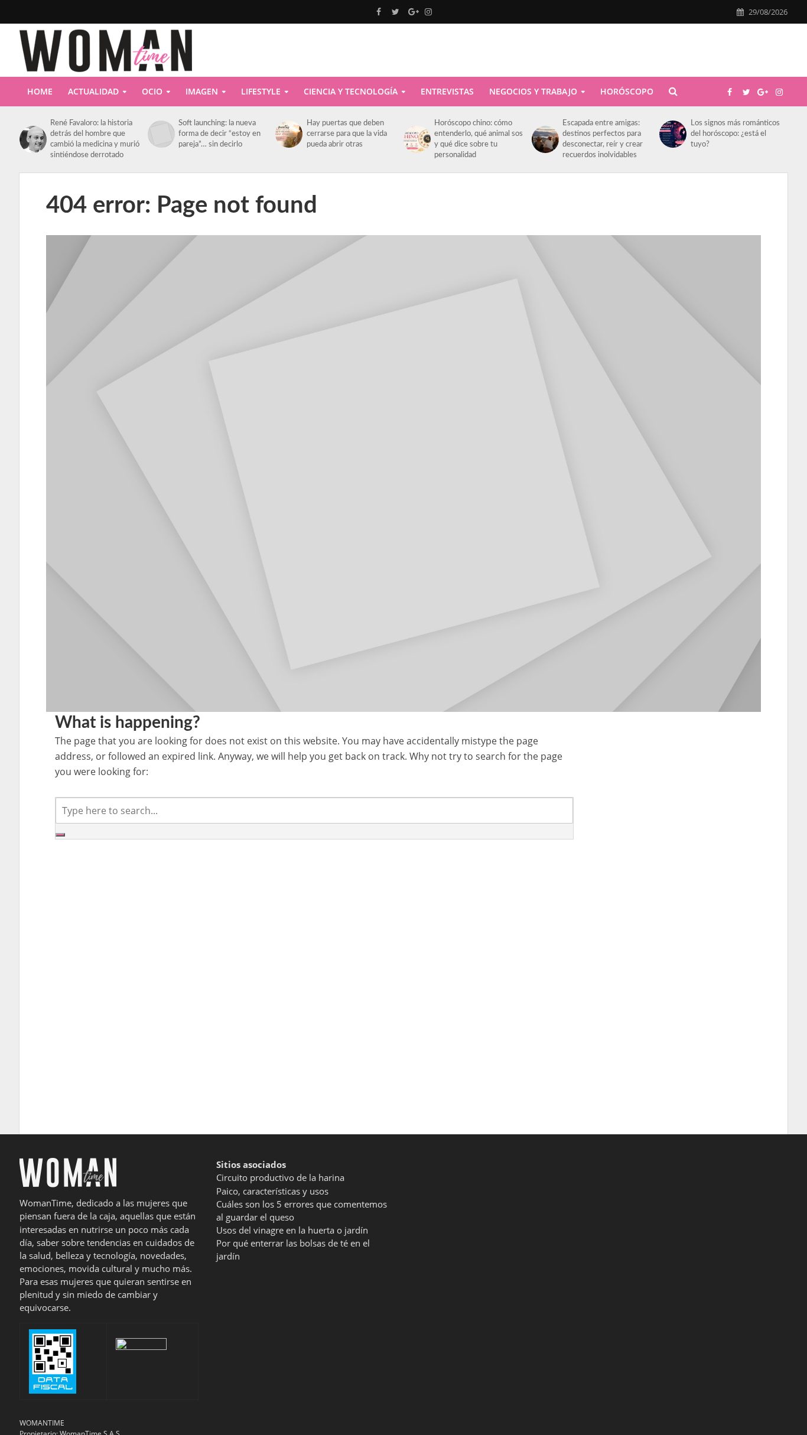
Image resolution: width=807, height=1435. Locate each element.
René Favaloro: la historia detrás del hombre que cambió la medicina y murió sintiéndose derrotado (94, 139)
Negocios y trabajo (533, 91)
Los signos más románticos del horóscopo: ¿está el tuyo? (735, 133)
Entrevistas (447, 91)
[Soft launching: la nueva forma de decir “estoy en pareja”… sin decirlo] (160, 134)
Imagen (202, 91)
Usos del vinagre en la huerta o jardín (292, 1230)
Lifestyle (261, 91)
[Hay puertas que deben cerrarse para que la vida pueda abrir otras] (287, 134)
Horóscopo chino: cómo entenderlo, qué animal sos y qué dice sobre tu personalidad (478, 139)
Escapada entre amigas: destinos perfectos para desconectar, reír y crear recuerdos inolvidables (602, 139)
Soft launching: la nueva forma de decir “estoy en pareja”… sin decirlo (219, 133)
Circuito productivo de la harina (280, 1177)
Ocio (152, 91)
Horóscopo (626, 91)
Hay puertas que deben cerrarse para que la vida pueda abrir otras (347, 133)
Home (40, 91)
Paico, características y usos (272, 1191)
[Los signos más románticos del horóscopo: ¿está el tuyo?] (671, 134)
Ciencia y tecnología (351, 91)
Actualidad (93, 91)
